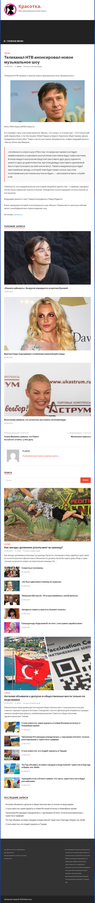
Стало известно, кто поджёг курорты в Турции (44, 751)
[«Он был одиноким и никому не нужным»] (12, 590)
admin (19, 66)
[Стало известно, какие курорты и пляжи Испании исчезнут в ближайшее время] (12, 731)
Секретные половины (32, 568)
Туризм (7, 693)
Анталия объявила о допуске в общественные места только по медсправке (39, 804)
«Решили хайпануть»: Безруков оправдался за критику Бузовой (36, 288)
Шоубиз (7, 544)
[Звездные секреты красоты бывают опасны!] (12, 618)
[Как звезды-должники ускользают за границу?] (47, 542)
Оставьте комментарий (32, 66)
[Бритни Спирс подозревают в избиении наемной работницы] (47, 351)
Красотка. (29, 6)
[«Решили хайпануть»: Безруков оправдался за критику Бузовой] (47, 285)
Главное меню (15, 41)
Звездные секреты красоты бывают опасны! (44, 609)
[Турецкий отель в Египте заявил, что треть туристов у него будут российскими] (12, 787)
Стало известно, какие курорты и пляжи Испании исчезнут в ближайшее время (41, 808)
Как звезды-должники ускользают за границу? (33, 547)
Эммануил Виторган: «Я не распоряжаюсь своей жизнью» (50, 595)
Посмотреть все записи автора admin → (41, 456)
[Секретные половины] (12, 576)
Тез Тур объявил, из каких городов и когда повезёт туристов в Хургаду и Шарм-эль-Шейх (45, 820)
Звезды (7, 53)
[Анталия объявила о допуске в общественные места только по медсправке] (47, 690)
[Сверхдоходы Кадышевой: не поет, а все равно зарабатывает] (12, 632)
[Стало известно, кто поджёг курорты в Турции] (12, 759)
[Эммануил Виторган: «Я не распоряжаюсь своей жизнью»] (12, 604)
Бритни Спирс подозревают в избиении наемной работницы (34, 354)
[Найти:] (47, 480)
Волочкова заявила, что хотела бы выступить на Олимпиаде (35, 419)
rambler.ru (18, 214)
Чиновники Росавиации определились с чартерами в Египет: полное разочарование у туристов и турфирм (55, 738)
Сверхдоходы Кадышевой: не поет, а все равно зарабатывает (52, 623)
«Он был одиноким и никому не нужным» (42, 582)
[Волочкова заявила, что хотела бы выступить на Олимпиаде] (47, 417)
